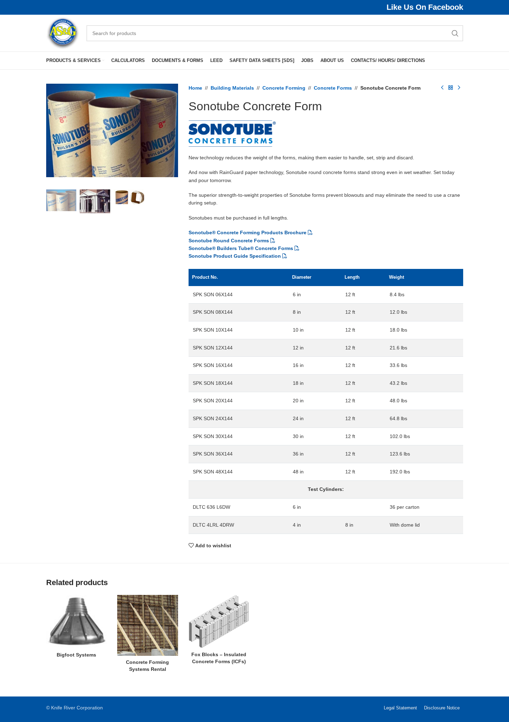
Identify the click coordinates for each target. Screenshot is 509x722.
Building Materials (232, 88)
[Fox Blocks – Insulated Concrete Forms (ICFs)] (219, 621)
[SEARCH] (455, 33)
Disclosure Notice (442, 707)
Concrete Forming (283, 88)
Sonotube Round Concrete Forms (229, 240)
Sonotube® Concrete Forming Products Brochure (247, 232)
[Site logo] (62, 32)
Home (195, 88)
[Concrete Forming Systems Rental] (147, 625)
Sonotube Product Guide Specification (235, 256)
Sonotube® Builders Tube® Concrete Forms (241, 248)
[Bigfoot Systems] (76, 621)
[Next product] (459, 88)
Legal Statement (400, 707)
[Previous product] (442, 88)
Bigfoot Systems (76, 655)
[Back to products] (450, 88)
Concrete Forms (333, 88)
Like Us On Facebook (425, 7)
